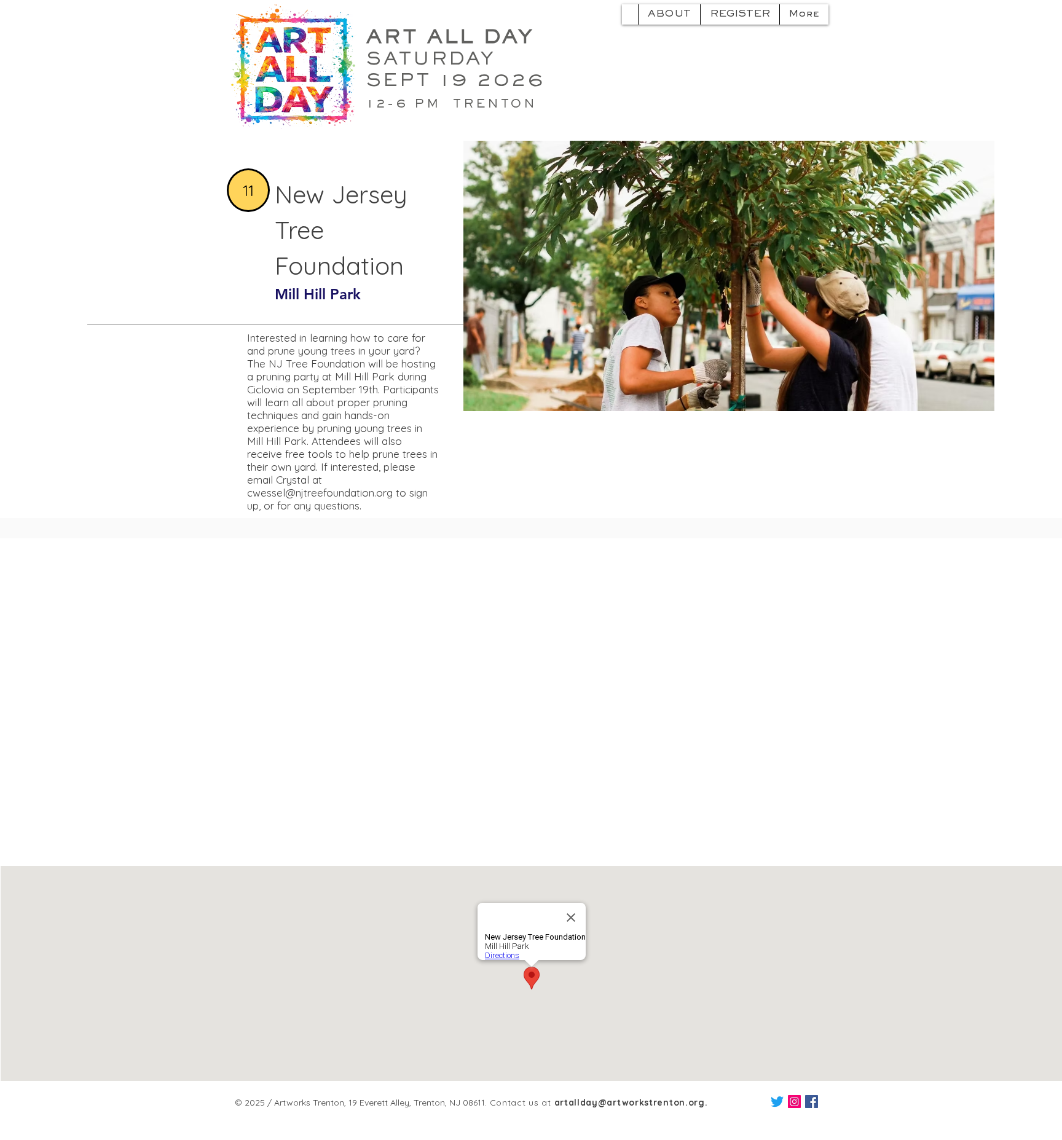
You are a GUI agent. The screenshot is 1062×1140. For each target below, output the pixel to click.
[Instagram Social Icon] (794, 1101)
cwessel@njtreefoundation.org (320, 492)
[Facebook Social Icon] (811, 1101)
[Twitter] (777, 1101)
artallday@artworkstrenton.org (629, 1102)
